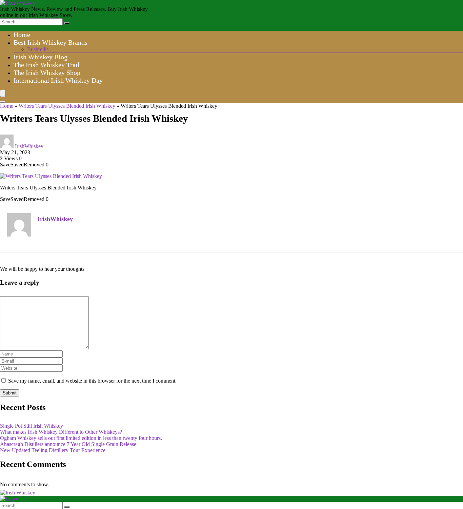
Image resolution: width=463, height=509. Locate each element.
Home (22, 34)
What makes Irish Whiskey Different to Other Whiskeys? (61, 432)
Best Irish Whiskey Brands (50, 42)
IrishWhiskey (29, 146)
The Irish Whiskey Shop (47, 72)
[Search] (66, 23)
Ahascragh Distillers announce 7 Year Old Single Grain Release (68, 444)
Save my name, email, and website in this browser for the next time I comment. (92, 381)
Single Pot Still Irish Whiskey (31, 426)
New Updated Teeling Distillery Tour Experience (52, 450)
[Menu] (2, 93)
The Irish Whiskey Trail (47, 64)
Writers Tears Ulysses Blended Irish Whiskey (67, 106)
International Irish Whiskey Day (58, 80)
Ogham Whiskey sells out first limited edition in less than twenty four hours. (81, 438)
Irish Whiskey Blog (40, 57)
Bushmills (37, 49)
